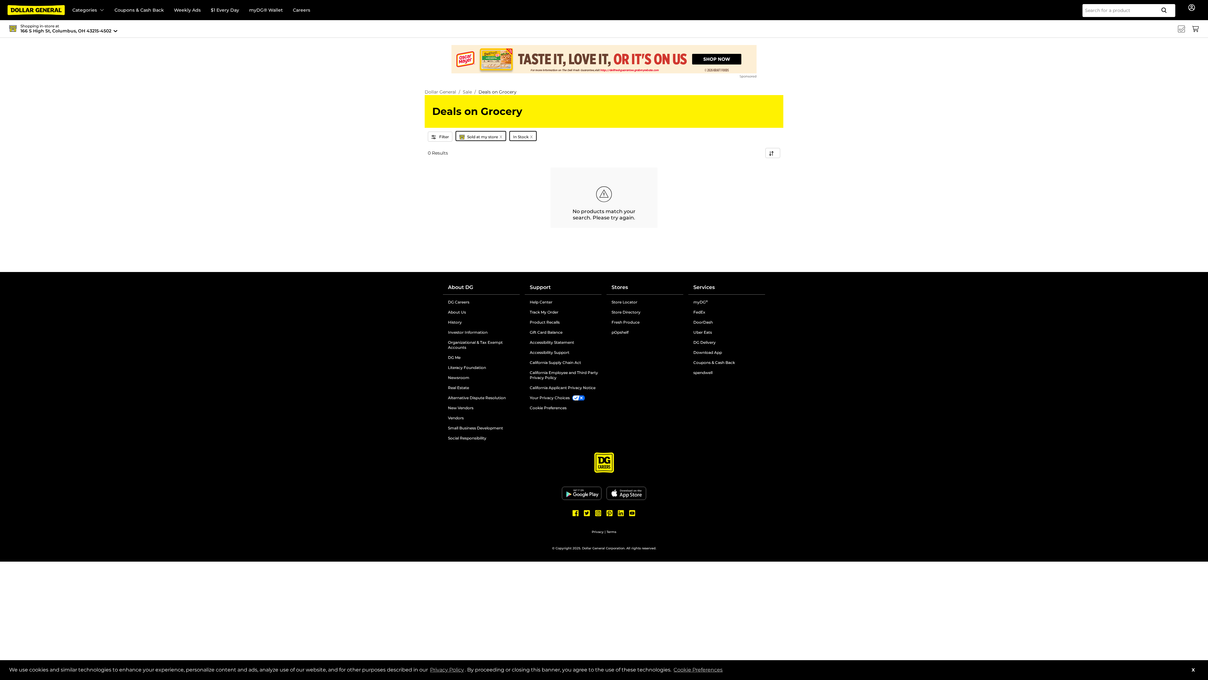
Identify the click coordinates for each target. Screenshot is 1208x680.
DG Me (478, 357)
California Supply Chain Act (555, 362)
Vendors (480, 418)
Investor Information (484, 332)
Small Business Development (475, 428)
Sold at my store (484, 136)
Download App (707, 352)
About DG (460, 287)
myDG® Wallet (266, 10)
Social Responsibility (467, 438)
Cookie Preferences (698, 670)
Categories (84, 10)
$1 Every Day (225, 10)
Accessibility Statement (552, 342)
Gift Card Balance (546, 332)
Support (540, 287)
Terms (611, 532)
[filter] (772, 153)
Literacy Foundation (484, 367)
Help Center (541, 302)
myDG (700, 302)
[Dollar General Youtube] (632, 513)
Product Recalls (545, 322)
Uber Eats (702, 332)
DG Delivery (704, 342)
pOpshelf (644, 332)
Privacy (598, 532)
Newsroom (482, 377)
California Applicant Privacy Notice (563, 387)
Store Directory (626, 312)
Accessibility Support (565, 352)
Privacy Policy (447, 670)
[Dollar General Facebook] (576, 513)
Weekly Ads (187, 10)
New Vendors (484, 408)
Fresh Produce (626, 322)
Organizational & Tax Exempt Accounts (481, 345)
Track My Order (544, 312)
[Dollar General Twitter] (587, 513)
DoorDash (703, 322)
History (455, 322)
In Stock (523, 136)
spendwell (703, 372)
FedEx (699, 312)
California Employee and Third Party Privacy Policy (564, 375)
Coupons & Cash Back (139, 10)
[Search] (1166, 10)
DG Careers (482, 302)
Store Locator (624, 302)
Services (704, 287)
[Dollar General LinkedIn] (621, 513)
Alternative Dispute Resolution (484, 397)
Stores (620, 287)
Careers (301, 10)
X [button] (1193, 670)
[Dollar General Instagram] (598, 513)
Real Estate (482, 387)
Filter (444, 136)
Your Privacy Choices (550, 397)
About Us (457, 312)
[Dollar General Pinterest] (610, 513)
